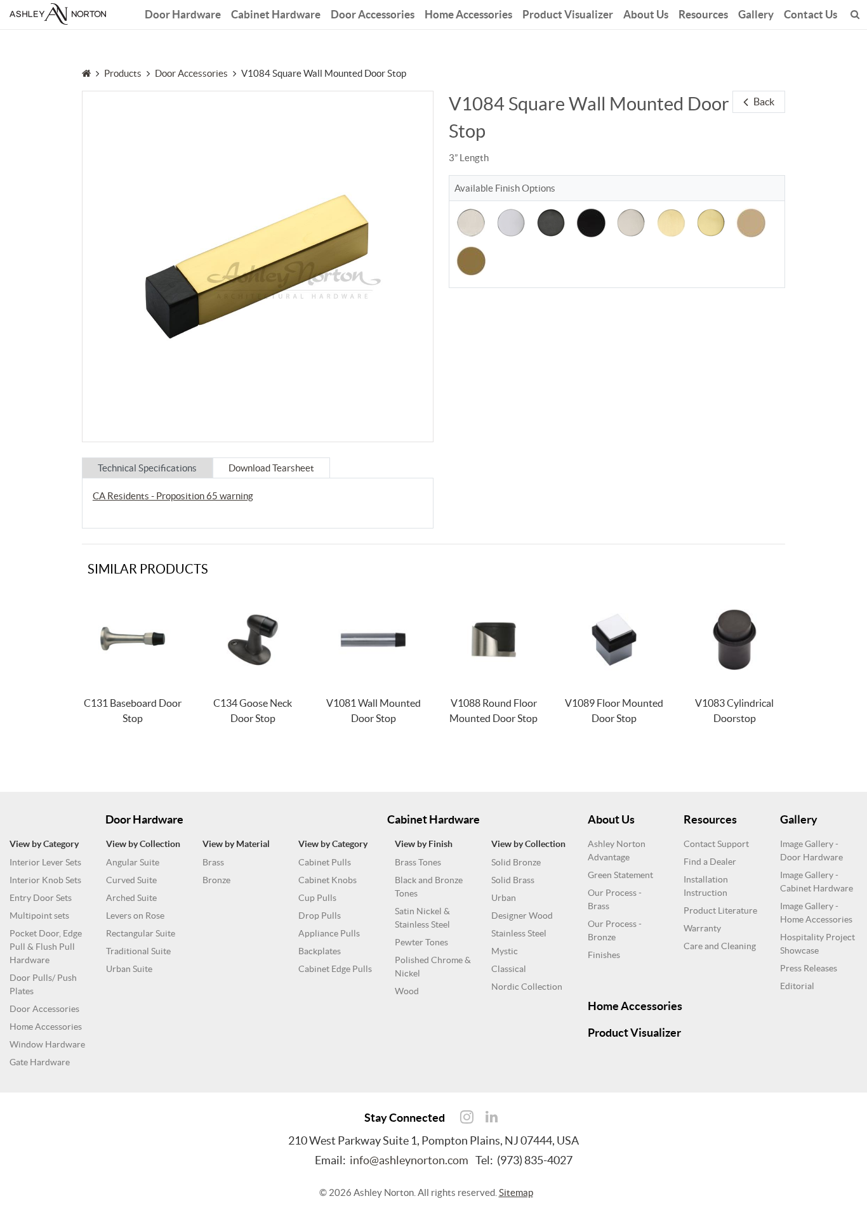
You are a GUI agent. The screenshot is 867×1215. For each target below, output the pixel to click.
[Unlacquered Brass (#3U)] (751, 221)
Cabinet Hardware (276, 14)
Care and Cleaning (720, 946)
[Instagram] (466, 1117)
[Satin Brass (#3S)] (671, 221)
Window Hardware (47, 1044)
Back (763, 101)
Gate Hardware (40, 1062)
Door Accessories (372, 14)
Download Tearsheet (271, 468)
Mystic (504, 951)
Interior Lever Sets (45, 862)
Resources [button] (703, 14)
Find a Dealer (710, 862)
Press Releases (808, 968)
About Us (645, 14)
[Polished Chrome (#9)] (511, 221)
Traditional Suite (138, 951)
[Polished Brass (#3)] (711, 221)
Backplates (319, 951)
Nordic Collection (526, 987)
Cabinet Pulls (324, 862)
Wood (407, 991)
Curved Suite (131, 880)
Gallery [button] (756, 14)
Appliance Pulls (329, 933)
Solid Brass (512, 880)
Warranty (702, 928)
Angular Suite (132, 862)
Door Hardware (183, 14)
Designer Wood (522, 915)
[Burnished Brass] (471, 259)
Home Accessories (468, 14)
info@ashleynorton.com (409, 1160)
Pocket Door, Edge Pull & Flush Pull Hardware (46, 946)
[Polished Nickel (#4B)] (631, 221)
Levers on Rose (135, 915)
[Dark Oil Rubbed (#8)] (551, 221)
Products (123, 73)
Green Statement (620, 875)
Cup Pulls (317, 898)
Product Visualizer (567, 14)
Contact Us (810, 14)
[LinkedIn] (491, 1117)
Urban (503, 898)
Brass (213, 862)
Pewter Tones (421, 942)
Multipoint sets (39, 915)
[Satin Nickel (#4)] (471, 221)
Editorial (797, 986)
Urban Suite (129, 969)
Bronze (216, 880)
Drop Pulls (319, 915)
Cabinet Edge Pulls (335, 969)
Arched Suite (131, 898)
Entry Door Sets (41, 898)
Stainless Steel (518, 933)
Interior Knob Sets (45, 880)
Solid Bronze (516, 862)
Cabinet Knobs (327, 880)
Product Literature (720, 910)
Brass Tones (418, 862)
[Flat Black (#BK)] (591, 221)
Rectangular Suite (140, 933)
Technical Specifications (147, 468)
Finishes (604, 955)
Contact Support (716, 844)
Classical (508, 969)
